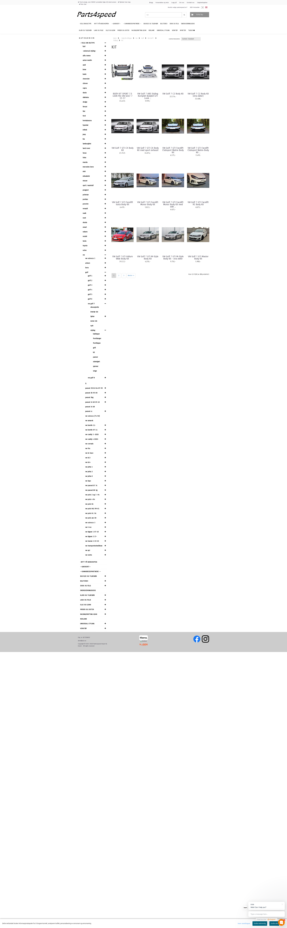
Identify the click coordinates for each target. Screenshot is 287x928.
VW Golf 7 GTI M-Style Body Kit (147, 257)
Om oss (181, 2)
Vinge (95, 371)
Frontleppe (97, 343)
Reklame (83, 619)
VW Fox (87, 448)
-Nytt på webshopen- (89, 562)
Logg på (174, 2)
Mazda (85, 162)
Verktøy (83, 628)
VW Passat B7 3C (91, 485)
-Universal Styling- (89, 51)
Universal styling (87, 624)
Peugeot (86, 190)
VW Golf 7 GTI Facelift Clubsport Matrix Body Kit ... (198, 150)
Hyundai (85, 125)
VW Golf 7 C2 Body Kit (173, 94)
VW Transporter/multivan (93, 546)
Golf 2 (90, 280)
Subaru (85, 232)
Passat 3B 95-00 (91, 393)
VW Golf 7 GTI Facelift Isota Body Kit (122, 203)
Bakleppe (96, 334)
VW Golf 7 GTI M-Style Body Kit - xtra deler (173, 257)
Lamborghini (87, 144)
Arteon (87, 263)
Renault (85, 209)
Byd (84, 46)
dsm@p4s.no (82, 641)
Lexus (85, 153)
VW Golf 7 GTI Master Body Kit (198, 257)
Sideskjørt (96, 362)
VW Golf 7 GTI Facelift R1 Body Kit (198, 203)
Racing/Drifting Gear (88, 614)
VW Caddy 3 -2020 (92, 434)
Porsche (85, 204)
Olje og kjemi (85, 605)
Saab (84, 213)
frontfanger (97, 338)
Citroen (85, 83)
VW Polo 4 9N (90, 499)
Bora (87, 268)
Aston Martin (87, 60)
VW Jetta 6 (89, 476)
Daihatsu (86, 97)
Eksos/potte (94, 307)
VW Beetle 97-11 (91, 430)
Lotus (84, 158)
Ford (84, 116)
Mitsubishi (86, 176)
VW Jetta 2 (89, 472)
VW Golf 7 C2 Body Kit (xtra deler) (198, 95)
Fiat (84, 111)
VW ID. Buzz (89, 453)
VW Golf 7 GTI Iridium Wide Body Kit (122, 257)
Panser (95, 357)
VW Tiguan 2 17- (91, 536)
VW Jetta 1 (89, 467)
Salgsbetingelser (202, 2)
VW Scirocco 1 (90, 258)
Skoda (85, 222)
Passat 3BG (89, 397)
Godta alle (274, 923)
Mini (84, 171)
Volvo (85, 250)
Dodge (85, 102)
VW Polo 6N (89, 504)
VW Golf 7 (91, 304)
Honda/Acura (87, 120)
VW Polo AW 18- (91, 518)
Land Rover (86, 148)
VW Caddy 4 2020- (92, 439)
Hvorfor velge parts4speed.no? (177, 7)
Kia (84, 139)
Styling (92, 330)
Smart (85, 227)
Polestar (86, 195)
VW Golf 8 (91, 378)
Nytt (91, 326)
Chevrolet (86, 79)
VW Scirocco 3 (90, 523)
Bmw (84, 69)
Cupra (85, 88)
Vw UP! (87, 550)
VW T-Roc (88, 527)
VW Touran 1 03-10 (92, 541)
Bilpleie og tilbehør (88, 576)
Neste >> (131, 275)
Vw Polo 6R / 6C (90, 513)
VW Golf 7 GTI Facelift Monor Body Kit (147, 203)
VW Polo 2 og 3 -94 (92, 495)
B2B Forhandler (195, 7)
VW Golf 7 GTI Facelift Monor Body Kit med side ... (172, 204)
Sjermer (95, 366)
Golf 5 (90, 294)
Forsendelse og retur (162, 2)
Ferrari (85, 107)
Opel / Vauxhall (88, 185)
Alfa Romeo (87, 56)
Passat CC (88, 411)
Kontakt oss (190, 2)
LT (85, 383)
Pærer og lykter (87, 609)
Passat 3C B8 (90, 407)
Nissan (85, 181)
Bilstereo (84, 581)
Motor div (93, 321)
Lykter (92, 316)
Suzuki (85, 236)
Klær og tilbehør (87, 595)
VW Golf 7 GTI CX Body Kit (122, 149)
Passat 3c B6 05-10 (92, 402)
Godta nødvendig (260, 923)
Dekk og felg (85, 586)
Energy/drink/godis (88, 590)
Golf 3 (90, 285)
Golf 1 (90, 276)
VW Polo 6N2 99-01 (92, 509)
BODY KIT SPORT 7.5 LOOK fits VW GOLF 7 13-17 (122, 96)
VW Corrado (89, 444)
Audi (84, 65)
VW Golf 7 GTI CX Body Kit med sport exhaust (148, 149)
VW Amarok (89, 421)
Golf (86, 272)
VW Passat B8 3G (91, 490)
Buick (84, 74)
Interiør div (94, 312)
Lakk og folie (85, 600)
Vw (84, 255)
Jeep (84, 134)
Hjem (115, 38)
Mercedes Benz (88, 167)
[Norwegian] (205, 7)
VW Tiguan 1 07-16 (92, 532)
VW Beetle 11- (90, 425)
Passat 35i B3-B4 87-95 (94, 388)
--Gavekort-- (85, 567)
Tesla (84, 241)
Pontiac (85, 199)
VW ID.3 (87, 458)
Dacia (85, 93)
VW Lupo (88, 481)
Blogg (151, 2)
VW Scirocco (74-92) (92, 416)
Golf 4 (90, 290)
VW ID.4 (87, 462)
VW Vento (88, 555)
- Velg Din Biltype (87, 43)
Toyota (85, 246)
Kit (94, 352)
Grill (94, 348)
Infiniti (85, 130)
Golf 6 (90, 299)
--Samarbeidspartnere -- (90, 571)
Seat (84, 218)
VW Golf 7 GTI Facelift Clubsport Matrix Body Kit (173, 150)
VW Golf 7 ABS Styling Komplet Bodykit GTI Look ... (147, 96)
